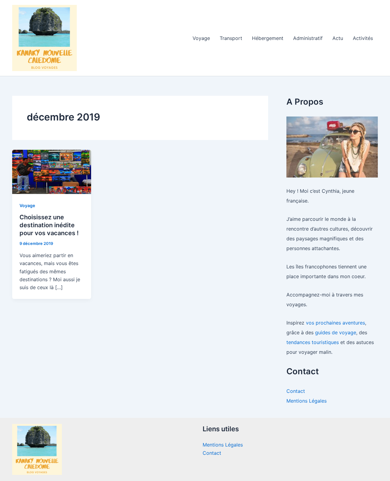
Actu (337, 38)
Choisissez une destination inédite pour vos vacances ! (49, 225)
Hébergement (267, 38)
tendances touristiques (312, 342)
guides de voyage (335, 332)
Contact (295, 391)
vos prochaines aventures (335, 323)
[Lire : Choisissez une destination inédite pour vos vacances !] (51, 171)
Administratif (308, 38)
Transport (231, 38)
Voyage (201, 38)
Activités (363, 38)
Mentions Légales (306, 401)
